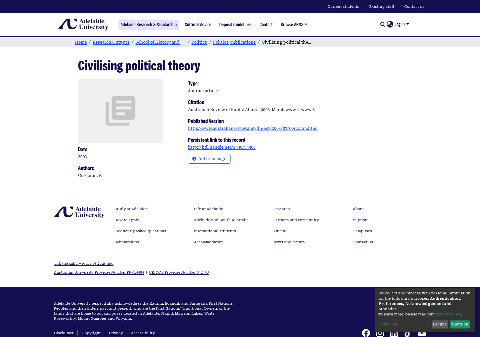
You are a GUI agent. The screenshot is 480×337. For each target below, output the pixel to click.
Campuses (362, 231)
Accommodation (209, 242)
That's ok (459, 324)
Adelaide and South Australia (221, 220)
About (358, 209)
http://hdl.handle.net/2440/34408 (222, 147)
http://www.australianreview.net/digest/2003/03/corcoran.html (253, 128)
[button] (390, 25)
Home (81, 42)
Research (281, 209)
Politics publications (234, 42)
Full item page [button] (211, 158)
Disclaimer (64, 333)
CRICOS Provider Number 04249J (179, 272)
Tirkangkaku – (84, 263)
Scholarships (126, 242)
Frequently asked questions (140, 231)
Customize (388, 324)
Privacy (116, 333)
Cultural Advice (198, 25)
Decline (440, 324)
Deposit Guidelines (235, 25)
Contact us (414, 7)
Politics (199, 42)
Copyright (91, 333)
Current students (343, 7)
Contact (266, 25)
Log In (399, 24)
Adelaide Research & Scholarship (148, 25)
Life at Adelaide (208, 209)
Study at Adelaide (131, 209)
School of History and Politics (161, 42)
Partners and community (296, 220)
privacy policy (448, 314)
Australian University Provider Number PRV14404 (99, 272)
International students (215, 231)
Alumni (279, 231)
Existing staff (381, 7)
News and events (289, 242)
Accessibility (143, 333)
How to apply (126, 220)
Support (360, 220)
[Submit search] (383, 25)
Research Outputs (111, 42)
